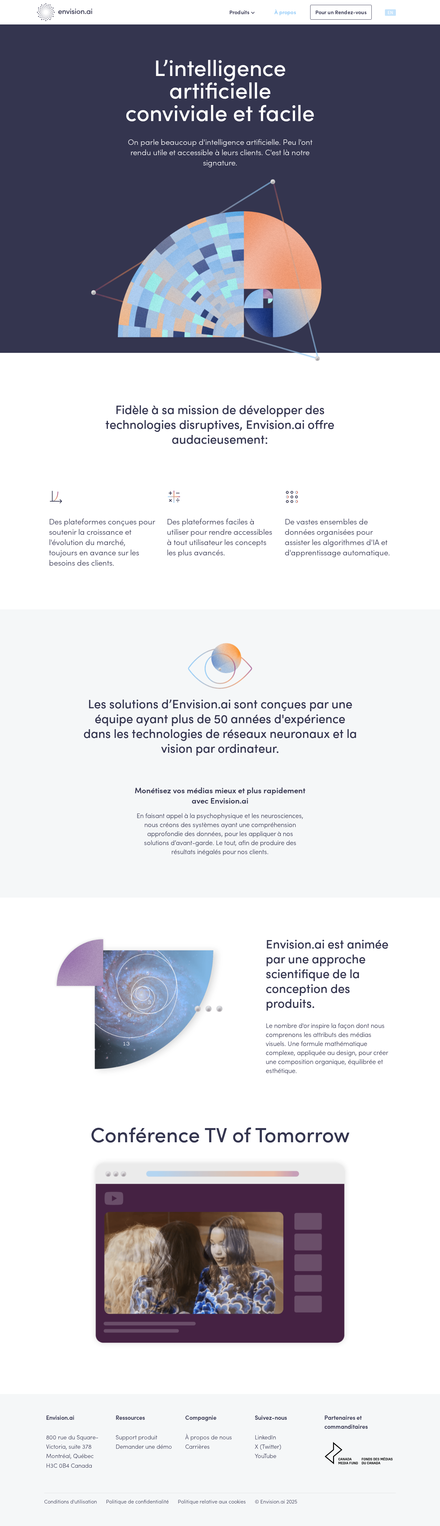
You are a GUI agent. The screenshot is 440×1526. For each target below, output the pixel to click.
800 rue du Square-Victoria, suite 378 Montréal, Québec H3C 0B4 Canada (72, 1451)
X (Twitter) (268, 1446)
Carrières (197, 1446)
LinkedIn (265, 1437)
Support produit (136, 1437)
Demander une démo (144, 1446)
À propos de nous (208, 1437)
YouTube (265, 1456)
